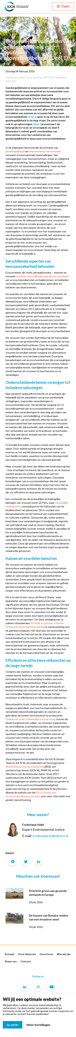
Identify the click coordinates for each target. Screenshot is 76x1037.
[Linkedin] (24, 987)
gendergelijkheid (15, 151)
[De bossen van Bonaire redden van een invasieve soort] (14, 918)
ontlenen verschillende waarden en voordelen (42, 276)
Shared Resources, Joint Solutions (25, 766)
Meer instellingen (38, 1024)
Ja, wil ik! (12, 1024)
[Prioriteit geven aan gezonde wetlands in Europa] (14, 893)
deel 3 (37, 124)
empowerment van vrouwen (45, 151)
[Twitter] (24, 861)
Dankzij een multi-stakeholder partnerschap (31, 719)
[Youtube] (51, 987)
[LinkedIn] (37, 861)
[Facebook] (12, 861)
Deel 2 (32, 116)
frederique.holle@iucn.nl (50, 836)
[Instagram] (38, 987)
